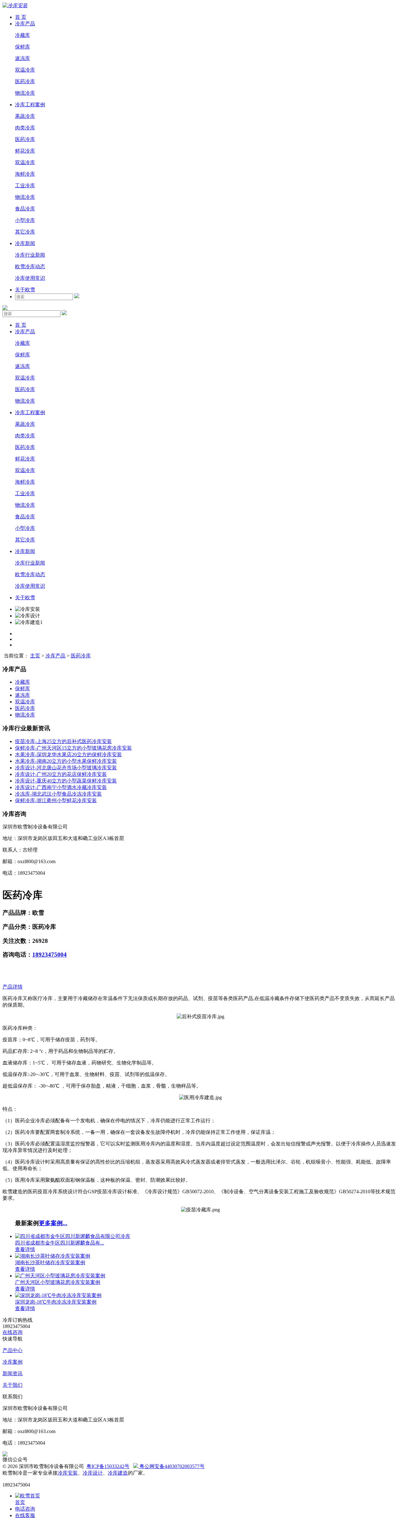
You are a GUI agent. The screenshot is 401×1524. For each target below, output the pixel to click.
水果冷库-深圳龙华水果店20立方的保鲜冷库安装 (68, 754)
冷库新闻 (25, 243)
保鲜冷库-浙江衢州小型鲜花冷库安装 (56, 800)
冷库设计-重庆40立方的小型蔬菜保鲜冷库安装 (66, 780)
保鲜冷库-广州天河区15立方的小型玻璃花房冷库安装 (73, 748)
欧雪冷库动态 (30, 266)
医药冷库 (25, 81)
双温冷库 (25, 70)
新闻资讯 (13, 1373)
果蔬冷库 (25, 116)
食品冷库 (25, 208)
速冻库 (22, 58)
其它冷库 (25, 231)
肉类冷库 (25, 127)
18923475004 (49, 954)
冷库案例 (13, 1362)
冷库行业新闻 (30, 255)
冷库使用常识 (30, 278)
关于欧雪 (25, 289)
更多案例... (53, 1223)
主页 (35, 655)
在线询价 (18, 971)
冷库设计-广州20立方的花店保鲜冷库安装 (61, 774)
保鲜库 (22, 46)
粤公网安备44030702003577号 (171, 1466)
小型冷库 (25, 220)
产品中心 (13, 1350)
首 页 (20, 17)
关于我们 (13, 1385)
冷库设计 (93, 1473)
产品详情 (13, 986)
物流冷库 (25, 93)
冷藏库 (22, 35)
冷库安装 (68, 1473)
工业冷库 (25, 185)
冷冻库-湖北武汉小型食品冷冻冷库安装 (58, 794)
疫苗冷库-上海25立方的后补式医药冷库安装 (63, 741)
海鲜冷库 (25, 174)
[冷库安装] (15, 5)
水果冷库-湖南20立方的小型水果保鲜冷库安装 (66, 761)
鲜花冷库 (25, 150)
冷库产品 (25, 23)
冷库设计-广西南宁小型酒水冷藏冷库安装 (61, 787)
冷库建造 (118, 1473)
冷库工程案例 (30, 104)
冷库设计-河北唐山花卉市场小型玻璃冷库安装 (66, 767)
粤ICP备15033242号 (107, 1466)
